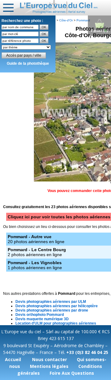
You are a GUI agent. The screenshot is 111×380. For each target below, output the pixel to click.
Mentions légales (49, 366)
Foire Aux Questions (72, 373)
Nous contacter (49, 359)
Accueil (13, 359)
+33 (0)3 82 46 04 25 (87, 352)
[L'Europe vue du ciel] (60, 7)
